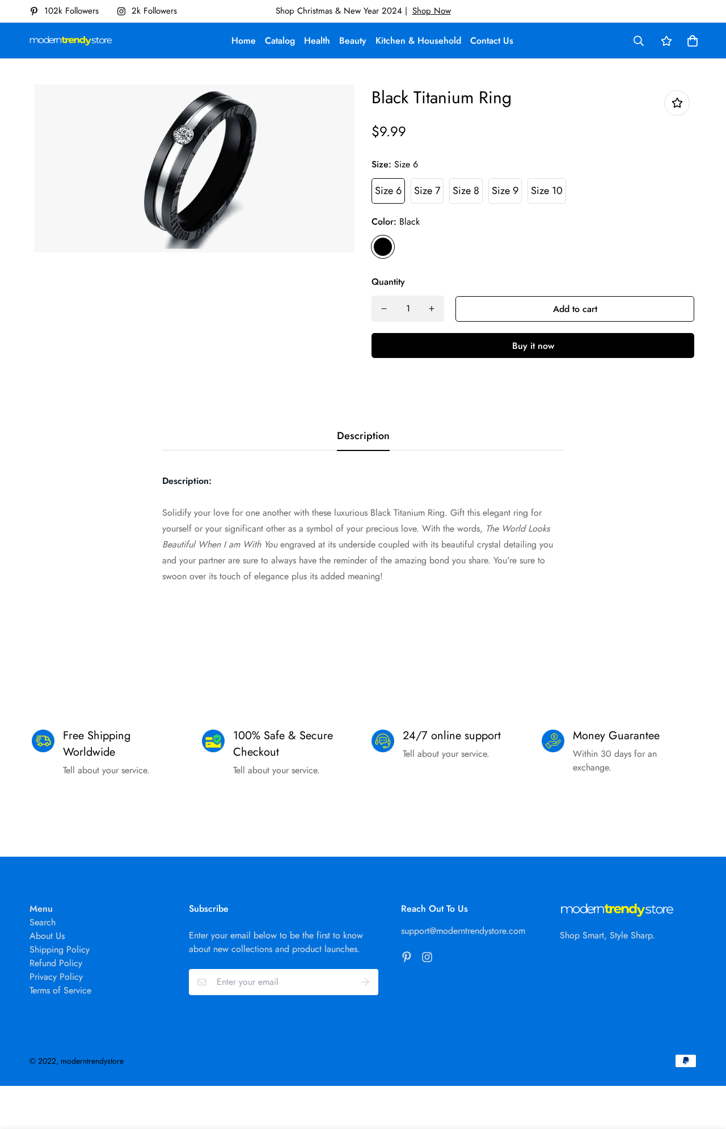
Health (317, 40)
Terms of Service (60, 990)
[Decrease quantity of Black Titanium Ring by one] (384, 309)
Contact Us (491, 40)
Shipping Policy (59, 949)
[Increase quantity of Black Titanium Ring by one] (431, 309)
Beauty (352, 40)
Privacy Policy (56, 976)
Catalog (280, 40)
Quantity (388, 281)
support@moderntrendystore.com (463, 930)
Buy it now (533, 345)
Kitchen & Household (418, 40)
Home (243, 40)
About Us (47, 935)
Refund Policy (55, 963)
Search (42, 922)
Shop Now (431, 11)
